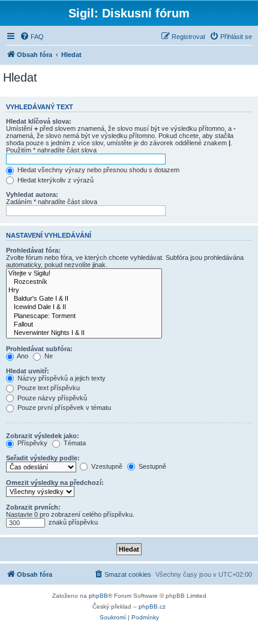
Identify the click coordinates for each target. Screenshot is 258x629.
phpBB (98, 595)
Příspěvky (31, 443)
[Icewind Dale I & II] (84, 307)
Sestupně (151, 466)
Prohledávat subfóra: (39, 348)
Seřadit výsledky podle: (43, 458)
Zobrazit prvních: (33, 507)
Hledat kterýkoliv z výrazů (55, 180)
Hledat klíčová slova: (38, 121)
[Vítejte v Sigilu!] (84, 273)
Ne (48, 356)
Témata (74, 443)
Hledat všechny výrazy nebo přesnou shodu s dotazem (97, 169)
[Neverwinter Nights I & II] (84, 333)
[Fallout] (84, 325)
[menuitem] (32, 36)
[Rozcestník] (84, 282)
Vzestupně (105, 466)
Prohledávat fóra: (33, 250)
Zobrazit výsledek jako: (42, 435)
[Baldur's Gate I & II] (84, 299)
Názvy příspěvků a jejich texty (61, 378)
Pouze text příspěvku (48, 387)
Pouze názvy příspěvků (51, 398)
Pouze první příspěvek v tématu (63, 407)
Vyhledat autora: (32, 194)
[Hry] (84, 290)
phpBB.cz (152, 606)
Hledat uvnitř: (27, 371)
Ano (22, 356)
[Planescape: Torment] (84, 316)
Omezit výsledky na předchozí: (55, 482)
